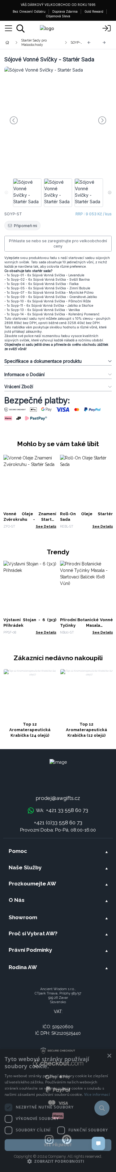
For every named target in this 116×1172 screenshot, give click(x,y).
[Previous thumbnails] (6, 193)
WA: (62, 810)
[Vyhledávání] (20, 28)
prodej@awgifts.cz (58, 798)
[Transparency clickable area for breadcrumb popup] (40, 42)
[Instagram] (49, 1140)
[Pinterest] (67, 1140)
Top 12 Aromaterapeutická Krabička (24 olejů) (29, 730)
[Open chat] (98, 1143)
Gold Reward (93, 11)
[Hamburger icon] (8, 28)
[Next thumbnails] (110, 193)
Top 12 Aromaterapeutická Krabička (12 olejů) (86, 730)
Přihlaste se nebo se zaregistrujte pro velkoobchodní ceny (58, 244)
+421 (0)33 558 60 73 (58, 822)
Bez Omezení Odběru (29, 11)
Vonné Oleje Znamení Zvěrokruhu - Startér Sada (29, 519)
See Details (46, 526)
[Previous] (89, 42)
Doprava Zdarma (65, 11)
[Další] (104, 42)
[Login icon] (107, 28)
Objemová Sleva (58, 16)
